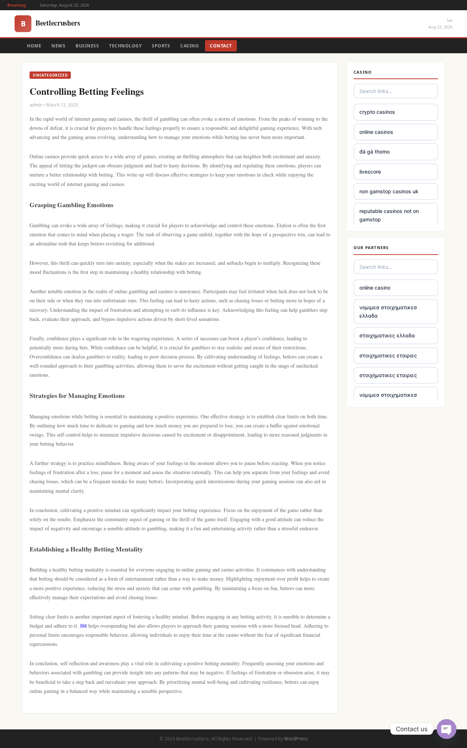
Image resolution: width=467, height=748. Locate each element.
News (58, 46)
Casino (189, 46)
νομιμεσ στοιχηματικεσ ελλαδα (388, 311)
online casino (374, 287)
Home (34, 46)
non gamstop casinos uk (388, 191)
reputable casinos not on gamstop (389, 215)
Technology (125, 46)
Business (87, 46)
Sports (161, 46)
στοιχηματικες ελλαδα (387, 335)
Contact (221, 46)
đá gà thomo (374, 151)
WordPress (296, 739)
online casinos (376, 132)
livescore (370, 171)
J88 (83, 625)
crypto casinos (377, 112)
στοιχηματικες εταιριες (388, 355)
